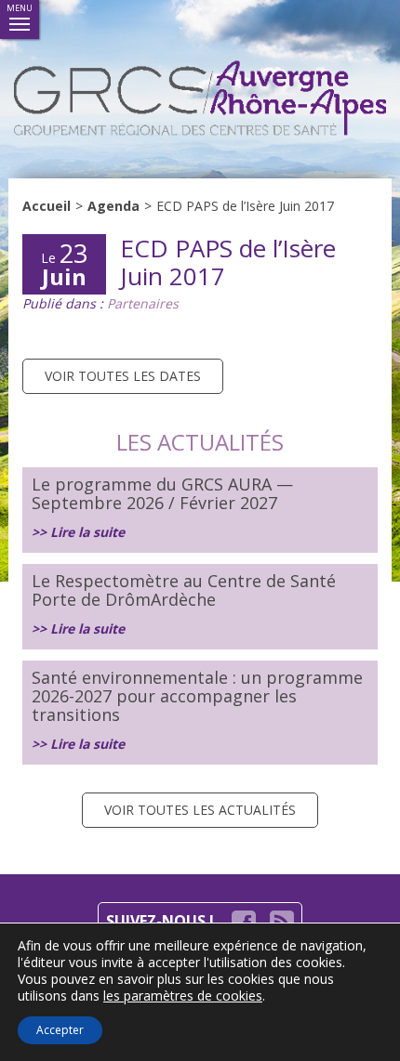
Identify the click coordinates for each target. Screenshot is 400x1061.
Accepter (60, 1030)
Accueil (46, 206)
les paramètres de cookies (182, 996)
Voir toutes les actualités (200, 810)
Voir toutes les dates (123, 376)
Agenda (113, 206)
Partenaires (143, 303)
